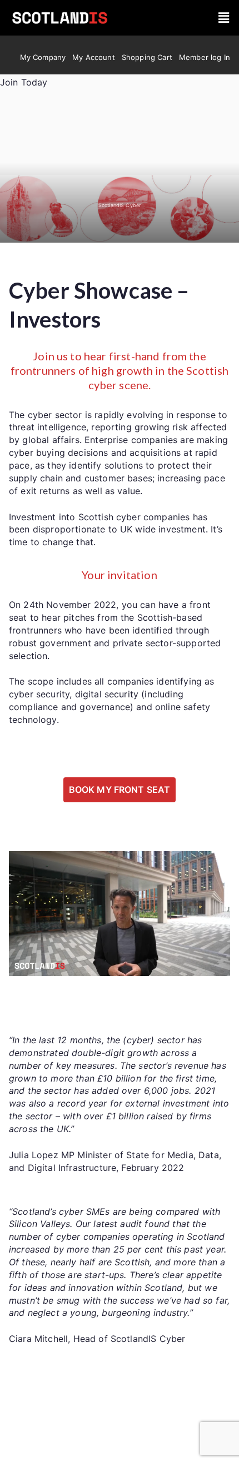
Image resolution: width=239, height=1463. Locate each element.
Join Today (24, 82)
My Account (93, 57)
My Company (43, 57)
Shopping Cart (147, 57)
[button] (223, 18)
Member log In (204, 57)
